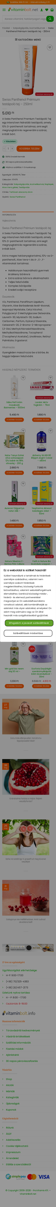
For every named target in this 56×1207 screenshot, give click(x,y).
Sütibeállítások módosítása (28, 633)
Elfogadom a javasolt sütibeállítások (29, 623)
